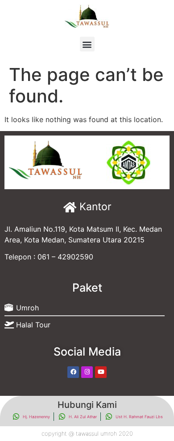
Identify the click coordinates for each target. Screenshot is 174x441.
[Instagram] (87, 372)
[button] (87, 44)
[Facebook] (73, 372)
